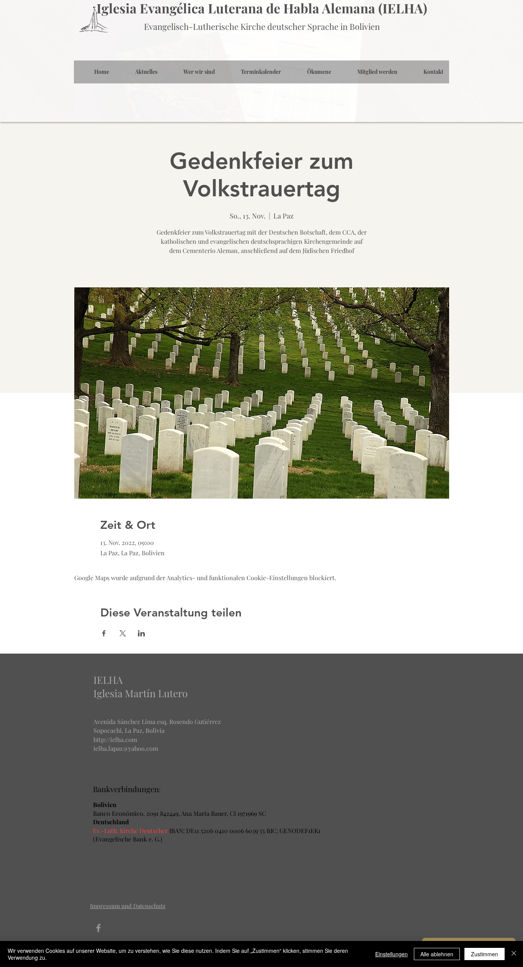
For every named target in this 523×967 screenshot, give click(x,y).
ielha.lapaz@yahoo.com (125, 748)
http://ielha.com (115, 739)
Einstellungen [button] (391, 954)
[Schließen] (513, 954)
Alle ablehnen (436, 954)
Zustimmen (484, 954)
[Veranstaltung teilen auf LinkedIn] (141, 633)
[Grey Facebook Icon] (98, 928)
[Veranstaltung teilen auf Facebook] (104, 633)
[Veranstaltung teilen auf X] (122, 633)
